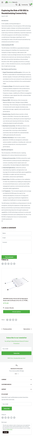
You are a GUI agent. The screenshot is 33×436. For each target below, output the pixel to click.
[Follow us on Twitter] (5, 263)
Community (25, 4)
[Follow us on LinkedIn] (14, 263)
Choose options (16, 311)
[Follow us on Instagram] (8, 263)
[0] (30, 5)
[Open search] (16, 5)
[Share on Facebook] (7, 320)
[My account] (19, 5)
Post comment (9, 257)
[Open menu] (2, 2)
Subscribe (16, 353)
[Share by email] (16, 320)
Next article (27, 329)
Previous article (7, 329)
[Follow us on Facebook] (3, 263)
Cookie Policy (9, 429)
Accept (5, 432)
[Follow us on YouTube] (11, 263)
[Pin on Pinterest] (10, 320)
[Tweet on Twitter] (13, 320)
